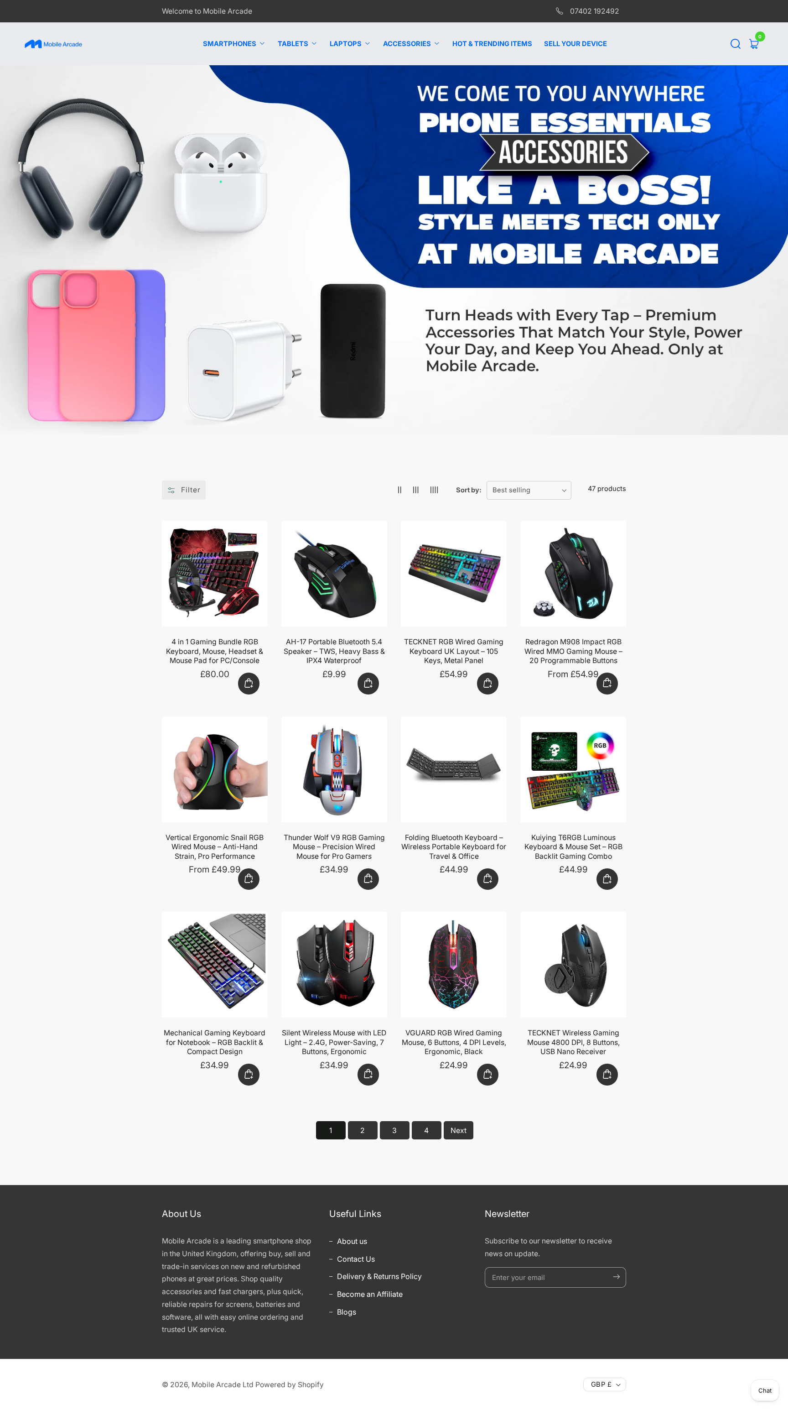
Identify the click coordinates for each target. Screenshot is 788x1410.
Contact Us (355, 1259)
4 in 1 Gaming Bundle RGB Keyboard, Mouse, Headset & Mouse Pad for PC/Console (214, 651)
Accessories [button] (407, 44)
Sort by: (469, 490)
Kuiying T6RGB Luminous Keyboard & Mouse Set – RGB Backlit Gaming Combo (573, 847)
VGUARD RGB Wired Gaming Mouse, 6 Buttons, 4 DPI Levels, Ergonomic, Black (454, 1042)
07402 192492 (593, 11)
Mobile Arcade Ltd (223, 1384)
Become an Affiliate (369, 1294)
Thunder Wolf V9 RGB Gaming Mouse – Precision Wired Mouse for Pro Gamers (334, 847)
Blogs (345, 1311)
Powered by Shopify (289, 1384)
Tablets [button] (294, 44)
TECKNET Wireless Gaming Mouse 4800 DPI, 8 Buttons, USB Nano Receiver (573, 1042)
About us (351, 1241)
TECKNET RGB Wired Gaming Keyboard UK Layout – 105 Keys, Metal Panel (453, 651)
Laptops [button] (346, 44)
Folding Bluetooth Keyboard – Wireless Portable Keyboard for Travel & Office (453, 847)
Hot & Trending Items (492, 44)
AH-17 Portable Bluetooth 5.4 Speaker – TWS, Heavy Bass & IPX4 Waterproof (334, 651)
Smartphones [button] (230, 44)
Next (459, 1130)
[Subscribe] (616, 1277)
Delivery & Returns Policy (378, 1276)
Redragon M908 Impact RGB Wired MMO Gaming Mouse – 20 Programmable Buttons (573, 651)
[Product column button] (399, 490)
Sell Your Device (575, 44)
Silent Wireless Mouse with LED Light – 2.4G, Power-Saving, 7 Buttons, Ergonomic (334, 1042)
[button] (735, 44)
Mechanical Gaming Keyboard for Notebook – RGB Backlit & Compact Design (214, 1042)
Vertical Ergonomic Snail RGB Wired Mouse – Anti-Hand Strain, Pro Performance (215, 847)
